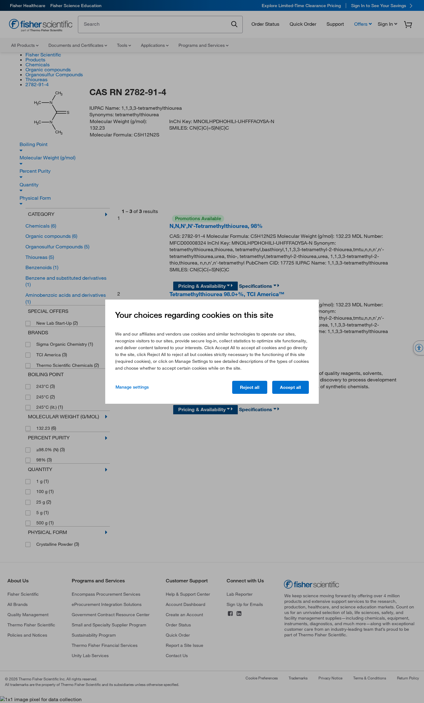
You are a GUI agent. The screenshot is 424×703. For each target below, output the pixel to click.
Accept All (290, 387)
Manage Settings (132, 387)
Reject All (249, 387)
